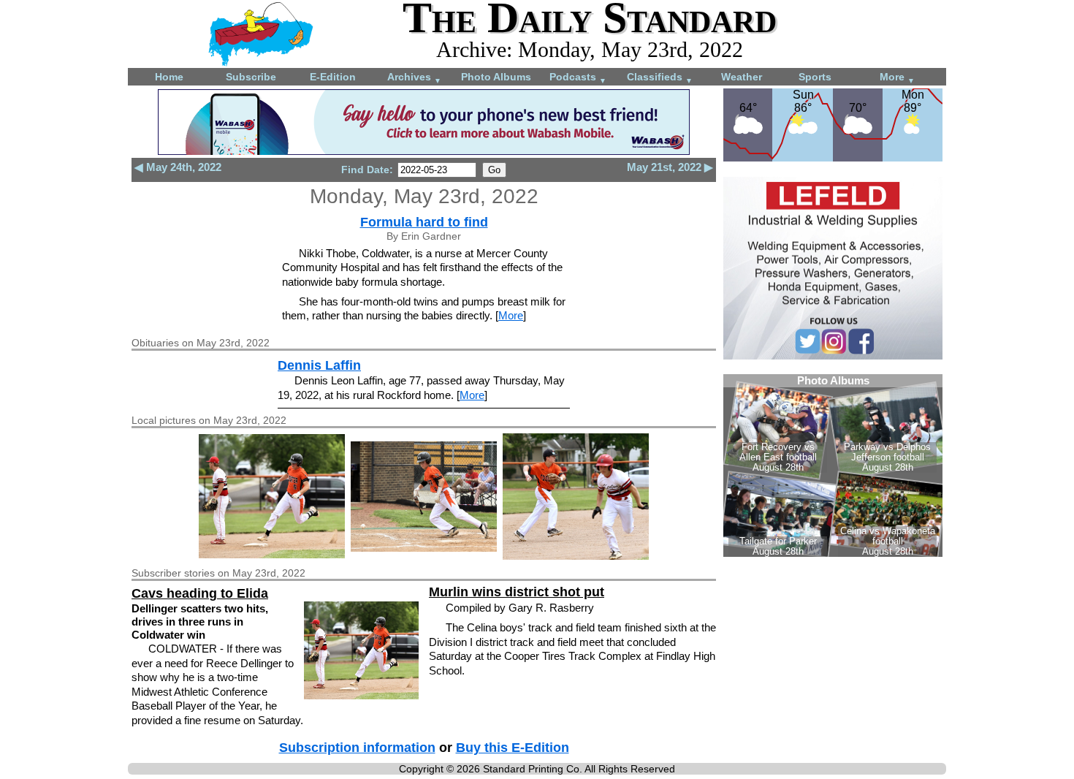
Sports (815, 77)
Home (169, 77)
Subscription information (357, 747)
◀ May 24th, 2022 (177, 167)
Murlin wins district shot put (516, 592)
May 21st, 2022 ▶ (670, 167)
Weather (741, 77)
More (897, 78)
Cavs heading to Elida (200, 593)
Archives (414, 78)
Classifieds (660, 78)
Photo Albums (496, 77)
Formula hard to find (424, 222)
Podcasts (577, 78)
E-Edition (333, 77)
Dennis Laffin (319, 365)
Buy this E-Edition (512, 747)
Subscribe (251, 77)
